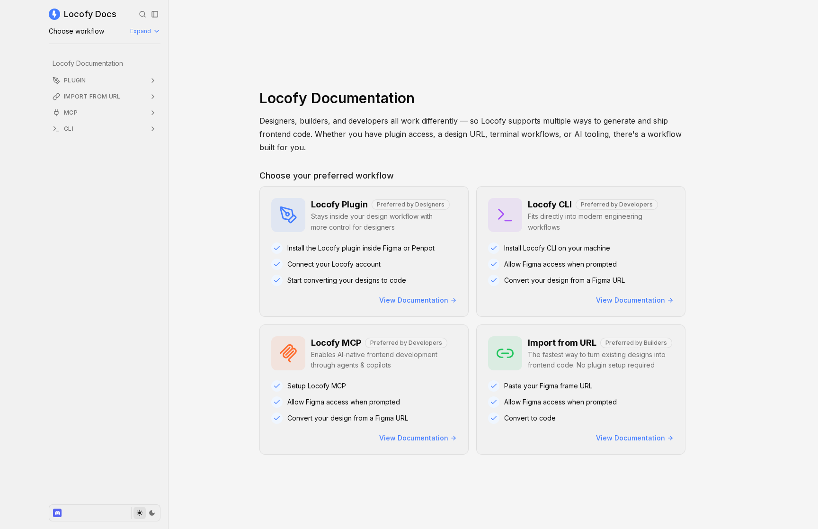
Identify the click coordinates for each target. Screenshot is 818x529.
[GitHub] (57, 513)
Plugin (75, 80)
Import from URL (92, 96)
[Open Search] (142, 14)
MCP (71, 112)
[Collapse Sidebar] (154, 14)
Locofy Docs (90, 14)
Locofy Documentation (88, 63)
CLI (68, 128)
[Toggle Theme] (145, 513)
